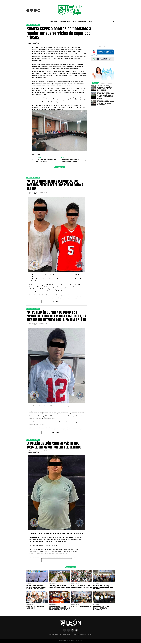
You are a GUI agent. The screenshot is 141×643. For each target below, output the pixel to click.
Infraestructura (82, 21)
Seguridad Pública (53, 21)
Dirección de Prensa (34, 43)
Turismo (90, 21)
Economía (74, 21)
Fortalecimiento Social (64, 21)
